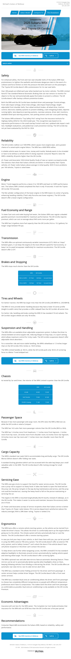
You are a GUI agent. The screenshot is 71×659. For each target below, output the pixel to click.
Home (14, 13)
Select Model (25, 13)
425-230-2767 (66, 6)
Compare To (38, 13)
